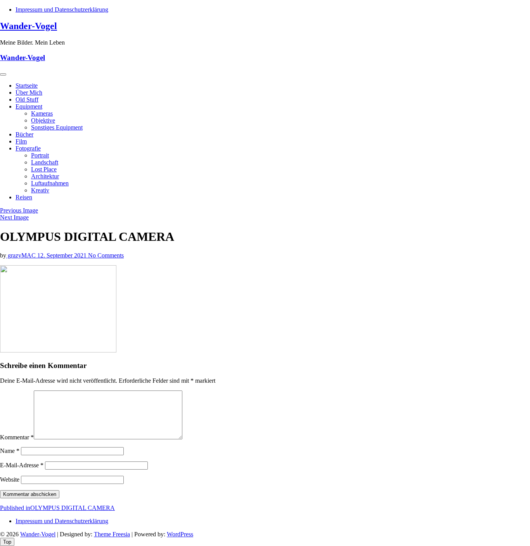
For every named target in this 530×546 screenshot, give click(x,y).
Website (9, 479)
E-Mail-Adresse (21, 465)
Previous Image (19, 210)
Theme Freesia (112, 534)
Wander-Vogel (28, 26)
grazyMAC (21, 255)
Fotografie (28, 148)
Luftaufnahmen (50, 183)
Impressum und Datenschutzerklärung (62, 9)
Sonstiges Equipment (57, 127)
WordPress (180, 534)
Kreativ (40, 190)
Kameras (42, 113)
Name (9, 451)
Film (21, 141)
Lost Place (44, 169)
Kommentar (17, 437)
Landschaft (44, 162)
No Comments (106, 255)
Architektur (45, 176)
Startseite (27, 85)
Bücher (24, 134)
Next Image (14, 217)
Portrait (40, 155)
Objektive (43, 120)
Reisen (24, 197)
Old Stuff (27, 99)
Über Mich (29, 92)
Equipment (29, 106)
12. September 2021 (62, 255)
